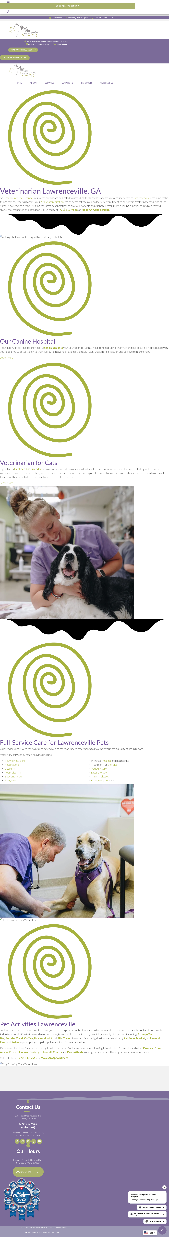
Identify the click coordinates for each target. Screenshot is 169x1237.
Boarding (10, 768)
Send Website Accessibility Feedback (43, 1232)
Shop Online (57, 17)
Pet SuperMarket (134, 1038)
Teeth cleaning (13, 772)
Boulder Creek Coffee (19, 1038)
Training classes (100, 776)
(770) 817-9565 (100, 17)
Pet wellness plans (15, 760)
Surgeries (10, 780)
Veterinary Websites (26, 1227)
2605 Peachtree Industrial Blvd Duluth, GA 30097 (48, 41)
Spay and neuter (14, 776)
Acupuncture (99, 768)
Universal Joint (43, 1038)
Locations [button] (67, 83)
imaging (106, 760)
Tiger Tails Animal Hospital (18, 198)
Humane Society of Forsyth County (40, 1052)
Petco (15, 1042)
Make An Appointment (95, 209)
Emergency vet (100, 780)
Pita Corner (64, 1038)
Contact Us (106, 83)
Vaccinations (12, 764)
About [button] (33, 83)
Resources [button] (86, 83)
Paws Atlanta (75, 1052)
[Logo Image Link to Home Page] (23, 29)
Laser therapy (99, 772)
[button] (8, 11)
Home (18, 83)
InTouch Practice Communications (52, 1227)
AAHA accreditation (52, 201)
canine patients (53, 347)
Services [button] (49, 83)
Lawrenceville (142, 198)
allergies (112, 764)
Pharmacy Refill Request (78, 17)
